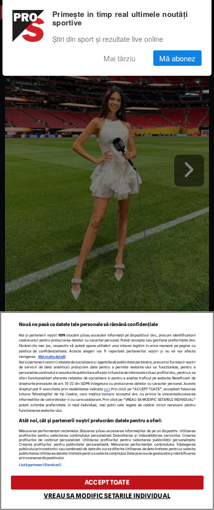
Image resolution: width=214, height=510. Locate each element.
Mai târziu (119, 58)
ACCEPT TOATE (107, 482)
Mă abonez (177, 58)
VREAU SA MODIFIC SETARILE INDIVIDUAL (107, 496)
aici (107, 389)
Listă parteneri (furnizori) (40, 465)
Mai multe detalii (52, 356)
